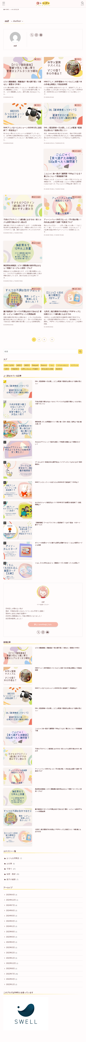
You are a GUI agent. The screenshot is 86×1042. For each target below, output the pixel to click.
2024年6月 (11, 910)
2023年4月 (11, 942)
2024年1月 (11, 926)
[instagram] (36, 35)
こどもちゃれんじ (62, 365)
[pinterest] (41, 35)
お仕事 (11, 864)
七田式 (6, 369)
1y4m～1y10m (9, 365)
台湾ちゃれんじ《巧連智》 (30, 369)
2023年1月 (11, 958)
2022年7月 (12, 974)
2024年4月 (11, 921)
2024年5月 (11, 916)
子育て (11, 869)
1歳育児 (19, 365)
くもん (51, 365)
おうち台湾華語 (14, 858)
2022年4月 (11, 979)
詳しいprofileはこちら (43, 624)
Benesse (44, 365)
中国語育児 (15, 369)
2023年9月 (11, 932)
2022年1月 (11, 984)
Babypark (35, 365)
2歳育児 (26, 365)
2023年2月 (11, 953)
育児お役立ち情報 (47, 369)
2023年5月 (11, 937)
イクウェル (74, 365)
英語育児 (59, 369)
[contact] (47, 632)
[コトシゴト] (43, 3)
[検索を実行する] (80, 351)
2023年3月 (11, 947)
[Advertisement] (22, 167)
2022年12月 (12, 963)
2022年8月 (11, 968)
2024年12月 (12, 900)
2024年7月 (11, 905)
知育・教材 (13, 874)
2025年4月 (11, 895)
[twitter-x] (32, 35)
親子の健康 (12, 879)
